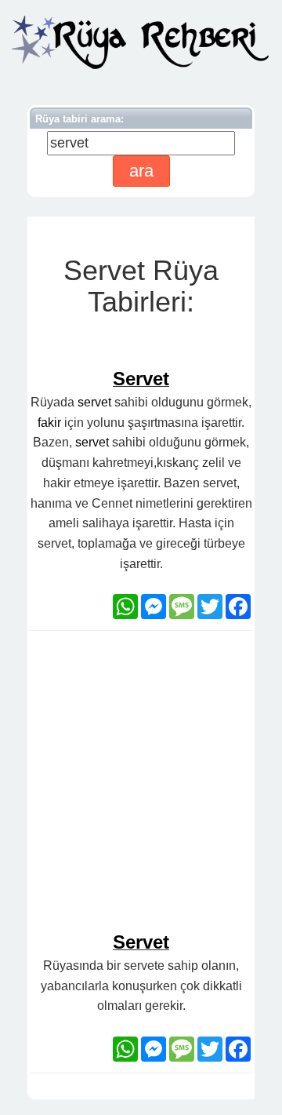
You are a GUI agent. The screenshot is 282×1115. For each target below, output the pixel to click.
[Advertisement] (141, 788)
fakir (49, 422)
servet (94, 402)
